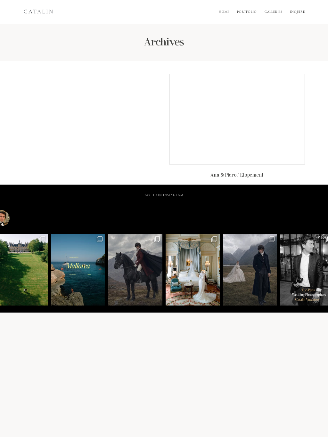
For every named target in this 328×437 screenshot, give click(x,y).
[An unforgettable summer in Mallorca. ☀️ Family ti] (78, 270)
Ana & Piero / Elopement (237, 129)
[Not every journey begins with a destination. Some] (135, 270)
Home (224, 12)
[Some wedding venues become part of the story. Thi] (193, 270)
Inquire (297, 12)
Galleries (274, 12)
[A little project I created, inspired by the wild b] (250, 270)
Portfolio (247, 12)
